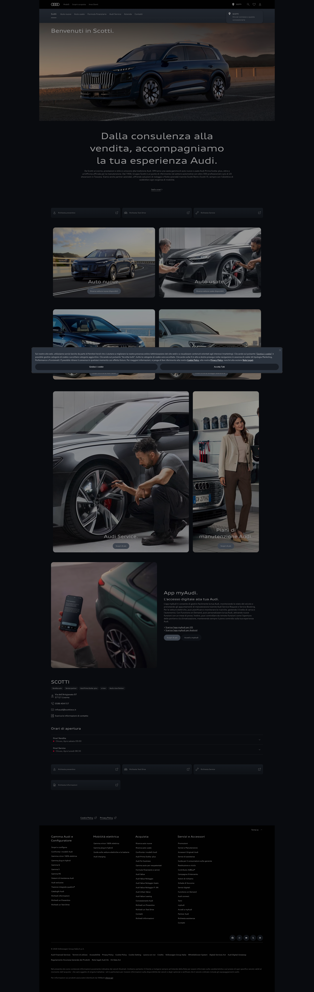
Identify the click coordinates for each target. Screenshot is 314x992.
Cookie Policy (193, 360)
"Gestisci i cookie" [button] (264, 354)
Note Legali (248, 360)
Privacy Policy (216, 360)
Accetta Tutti (219, 367)
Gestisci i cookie (96, 367)
